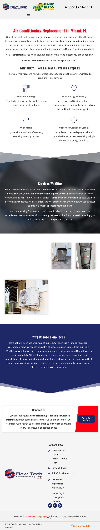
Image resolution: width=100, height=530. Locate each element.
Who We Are (18, 516)
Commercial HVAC (38, 518)
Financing (56, 518)
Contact (65, 518)
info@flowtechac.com (63, 473)
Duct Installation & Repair (77, 516)
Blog (49, 518)
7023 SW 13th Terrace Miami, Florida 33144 (59, 456)
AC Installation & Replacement (36, 516)
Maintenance (54, 516)
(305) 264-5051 (59, 467)
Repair (63, 516)
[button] (79, 6)
